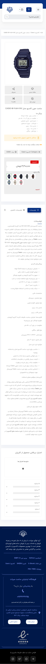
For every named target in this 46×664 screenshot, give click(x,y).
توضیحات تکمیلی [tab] (16, 210)
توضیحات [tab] (33, 210)
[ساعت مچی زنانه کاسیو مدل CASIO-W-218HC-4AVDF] (21, 182)
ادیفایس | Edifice (35, 558)
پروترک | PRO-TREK (34, 569)
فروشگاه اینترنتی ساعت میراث (23, 579)
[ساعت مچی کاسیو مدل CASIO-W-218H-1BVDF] (21, 176)
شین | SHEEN (21, 564)
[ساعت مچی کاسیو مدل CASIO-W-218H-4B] (15, 176)
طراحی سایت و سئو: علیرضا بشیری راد (23, 652)
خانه (41, 33)
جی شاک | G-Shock (34, 564)
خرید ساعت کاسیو (21, 425)
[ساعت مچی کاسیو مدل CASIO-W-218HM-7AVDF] (27, 176)
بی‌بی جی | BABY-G (20, 558)
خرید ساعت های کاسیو (14, 431)
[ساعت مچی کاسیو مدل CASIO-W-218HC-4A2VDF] (15, 182)
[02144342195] (23, 591)
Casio (35, 239)
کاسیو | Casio (35, 33)
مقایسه (13, 102)
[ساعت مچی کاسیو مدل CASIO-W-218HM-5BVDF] (33, 176)
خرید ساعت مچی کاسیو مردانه (21, 243)
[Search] (7, 16)
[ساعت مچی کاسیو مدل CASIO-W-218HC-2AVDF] (9, 182)
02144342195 (23, 596)
